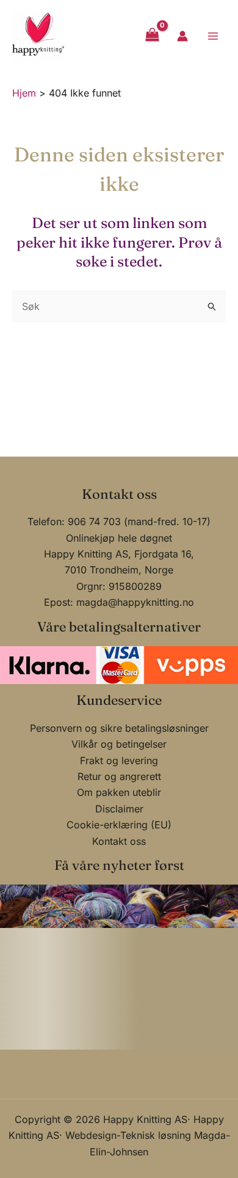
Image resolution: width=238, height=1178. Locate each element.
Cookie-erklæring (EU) (119, 825)
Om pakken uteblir (119, 792)
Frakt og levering (119, 760)
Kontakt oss (119, 841)
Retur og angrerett (119, 776)
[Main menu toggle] (213, 35)
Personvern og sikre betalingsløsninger (119, 728)
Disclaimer (119, 809)
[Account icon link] (182, 36)
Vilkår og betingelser (119, 744)
